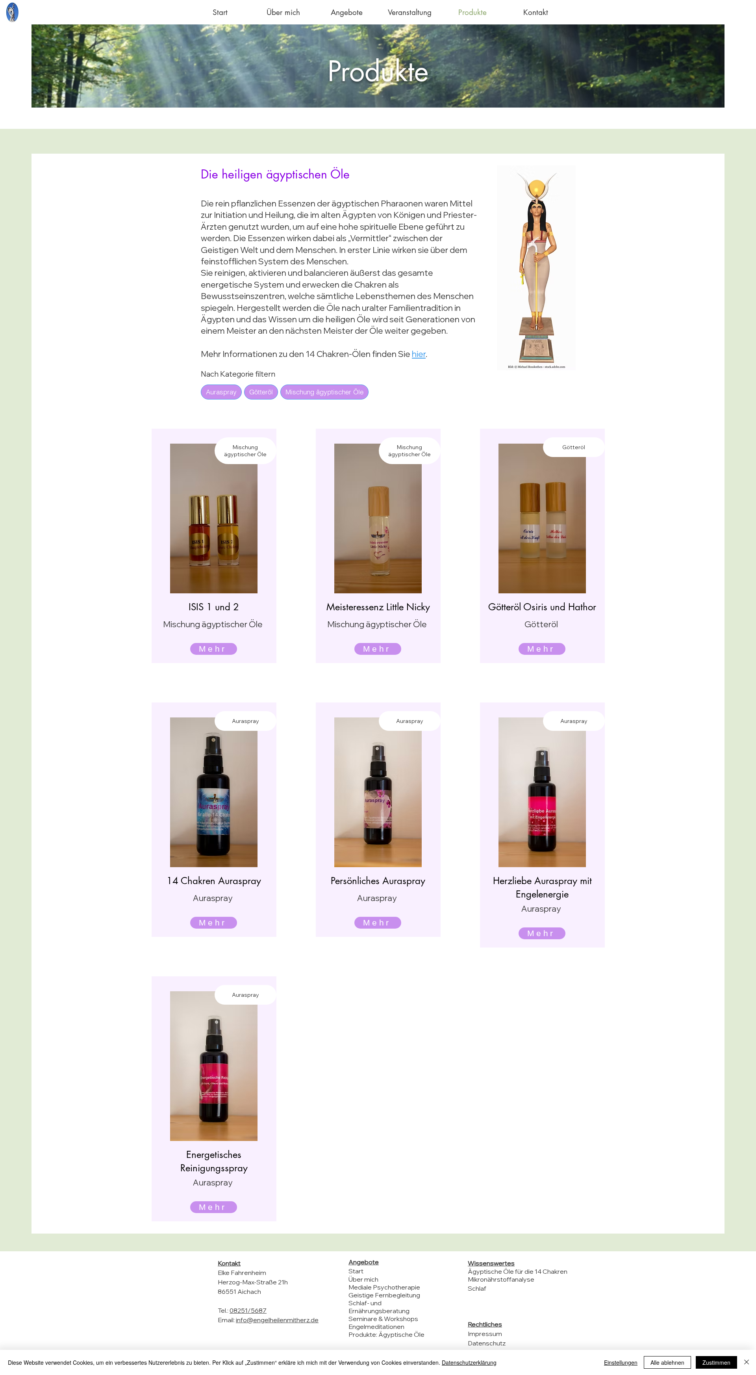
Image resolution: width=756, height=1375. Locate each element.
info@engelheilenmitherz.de (277, 1320)
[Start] (12, 12)
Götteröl (261, 392)
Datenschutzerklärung (469, 1362)
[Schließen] (746, 1362)
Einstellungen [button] (620, 1362)
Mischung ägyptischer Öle (324, 392)
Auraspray (221, 392)
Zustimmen (716, 1362)
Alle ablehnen (667, 1362)
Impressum (485, 1334)
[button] (346, 12)
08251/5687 (248, 1310)
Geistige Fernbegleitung (384, 1295)
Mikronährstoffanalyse (501, 1279)
